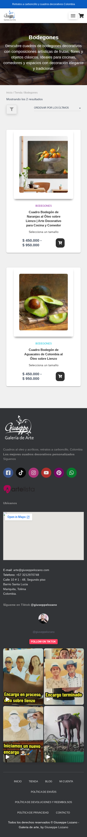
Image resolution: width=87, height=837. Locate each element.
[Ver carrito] (81, 15)
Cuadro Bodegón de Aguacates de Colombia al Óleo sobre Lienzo (43, 354)
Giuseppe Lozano (56, 827)
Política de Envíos (43, 791)
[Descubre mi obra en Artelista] (19, 489)
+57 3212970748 (27, 574)
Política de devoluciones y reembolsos (43, 802)
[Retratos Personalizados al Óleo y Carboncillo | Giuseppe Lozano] (11, 15)
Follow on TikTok (43, 641)
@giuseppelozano (44, 604)
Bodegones (43, 205)
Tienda (18, 92)
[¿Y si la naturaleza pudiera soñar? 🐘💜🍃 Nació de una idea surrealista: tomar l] (64, 734)
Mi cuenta (66, 781)
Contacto (63, 812)
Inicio (9, 92)
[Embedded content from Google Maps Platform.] (43, 536)
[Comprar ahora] (60, 243)
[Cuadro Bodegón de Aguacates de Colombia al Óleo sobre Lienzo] (43, 302)
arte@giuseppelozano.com (31, 570)
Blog (48, 781)
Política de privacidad (33, 812)
